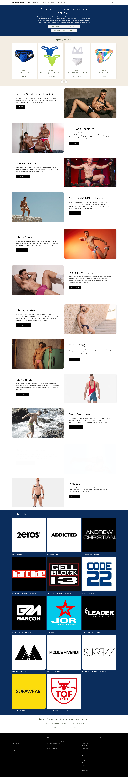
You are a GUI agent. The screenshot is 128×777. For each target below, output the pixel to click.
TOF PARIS (74, 143)
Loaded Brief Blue (24, 72)
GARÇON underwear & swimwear (21, 632)
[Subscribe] (75, 727)
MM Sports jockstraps (18, 671)
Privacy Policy (50, 750)
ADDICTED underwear (53, 554)
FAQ (13, 748)
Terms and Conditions (52, 748)
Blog (13, 745)
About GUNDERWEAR (17, 743)
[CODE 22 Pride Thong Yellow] (103, 56)
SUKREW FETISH (23, 176)
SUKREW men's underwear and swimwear (94, 671)
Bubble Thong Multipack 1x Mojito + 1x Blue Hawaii (50, 73)
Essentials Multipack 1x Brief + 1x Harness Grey (77, 73)
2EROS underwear (17, 554)
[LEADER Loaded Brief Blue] (24, 56)
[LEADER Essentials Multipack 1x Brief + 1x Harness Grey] (77, 56)
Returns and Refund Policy (53, 743)
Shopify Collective (16, 750)
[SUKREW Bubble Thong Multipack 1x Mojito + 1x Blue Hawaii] (50, 56)
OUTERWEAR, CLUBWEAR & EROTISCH (64, 30)
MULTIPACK (74, 496)
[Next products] (65, 81)
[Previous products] (62, 81)
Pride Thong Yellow (104, 72)
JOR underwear (51, 632)
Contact (13, 741)
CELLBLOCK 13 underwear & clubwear (58, 593)
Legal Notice (50, 745)
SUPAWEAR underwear (18, 710)
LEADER (21, 107)
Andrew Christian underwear (90, 554)
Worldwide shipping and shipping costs (56, 741)
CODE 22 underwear (88, 593)
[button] (35, 2)
